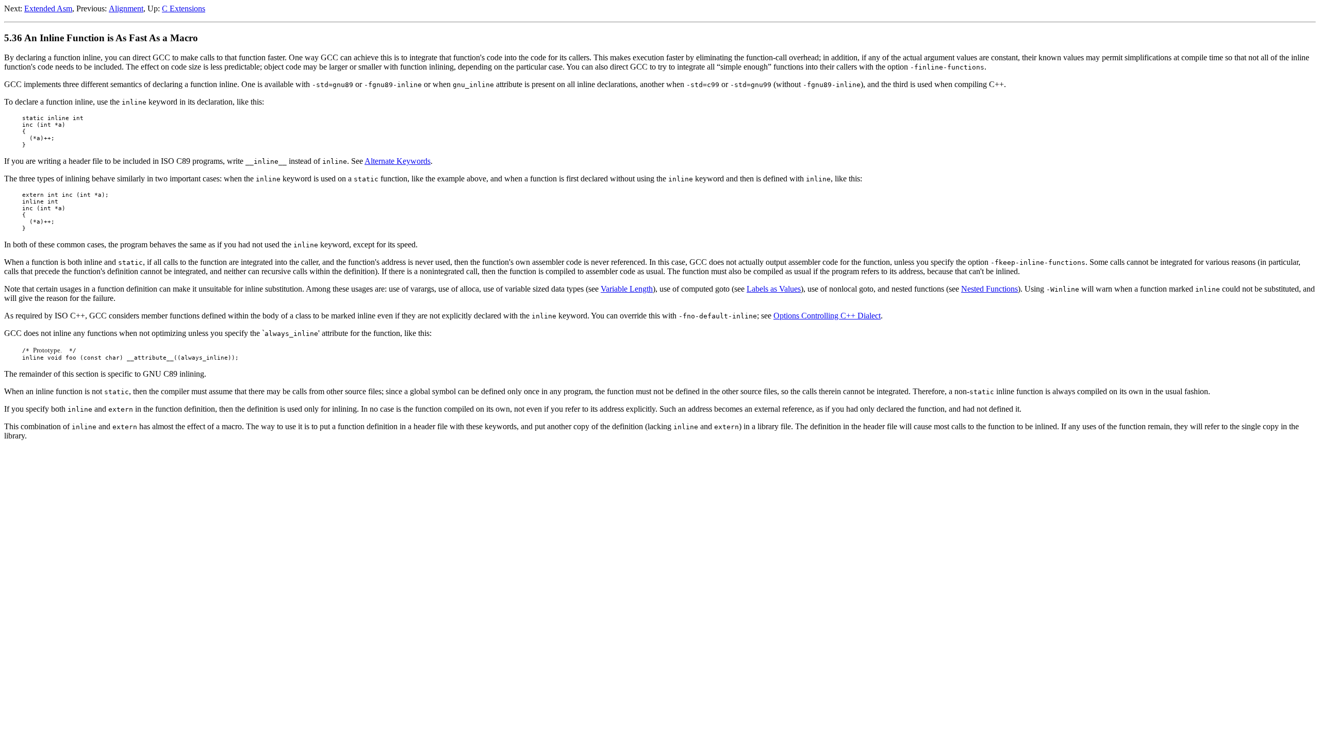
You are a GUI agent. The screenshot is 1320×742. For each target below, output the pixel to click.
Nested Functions (989, 288)
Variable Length (627, 288)
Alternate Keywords (398, 161)
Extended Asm (48, 8)
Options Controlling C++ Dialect (827, 315)
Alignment (126, 8)
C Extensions (183, 8)
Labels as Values (774, 288)
